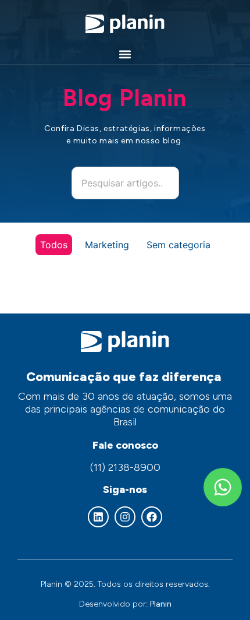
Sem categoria (178, 245)
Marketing (107, 245)
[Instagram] (125, 516)
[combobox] (125, 183)
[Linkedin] (98, 516)
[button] (125, 54)
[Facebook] (151, 516)
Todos (53, 245)
